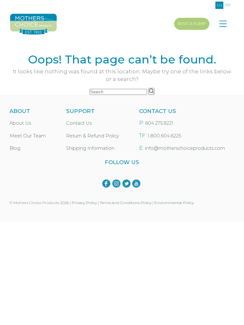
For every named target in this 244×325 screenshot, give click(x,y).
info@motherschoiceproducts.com (185, 148)
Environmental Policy (174, 202)
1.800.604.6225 (164, 136)
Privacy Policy (84, 202)
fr (227, 5)
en (219, 5)
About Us (20, 123)
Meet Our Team (28, 136)
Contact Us (79, 123)
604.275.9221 (159, 123)
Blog (15, 148)
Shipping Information (90, 148)
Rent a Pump (192, 23)
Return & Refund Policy (92, 136)
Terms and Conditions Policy (126, 202)
